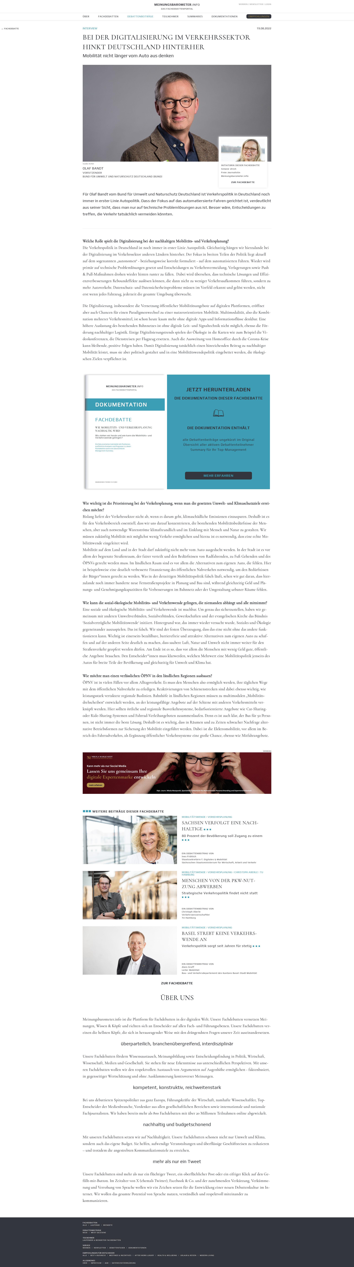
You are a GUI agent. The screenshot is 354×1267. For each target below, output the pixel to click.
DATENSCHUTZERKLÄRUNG (124, 1263)
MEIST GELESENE (98, 1233)
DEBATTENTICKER (117, 1248)
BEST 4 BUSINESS (98, 1255)
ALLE (85, 1225)
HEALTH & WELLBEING (167, 1255)
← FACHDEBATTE (10, 28)
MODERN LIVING (207, 1255)
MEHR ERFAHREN (218, 475)
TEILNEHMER (170, 16)
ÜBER (86, 16)
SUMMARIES (195, 16)
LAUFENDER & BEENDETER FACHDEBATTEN (102, 1240)
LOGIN (268, 4)
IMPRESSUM (96, 1263)
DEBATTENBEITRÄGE (140, 16)
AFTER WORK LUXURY (144, 1255)
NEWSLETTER (256, 4)
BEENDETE (108, 1225)
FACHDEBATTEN (108, 16)
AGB (106, 1263)
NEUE (85, 1233)
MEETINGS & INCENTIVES (120, 1255)
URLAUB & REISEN (188, 1255)
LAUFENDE (95, 1225)
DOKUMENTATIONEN (225, 16)
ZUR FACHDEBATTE (243, 182)
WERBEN (243, 4)
